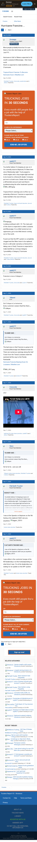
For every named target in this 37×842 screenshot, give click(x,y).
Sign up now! (19, 652)
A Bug (13, 736)
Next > (10, 30)
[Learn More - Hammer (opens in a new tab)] (18, 4)
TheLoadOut (8, 707)
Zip (5, 119)
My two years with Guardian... (20, 735)
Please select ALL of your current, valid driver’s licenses (16, 136)
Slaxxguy (15, 778)
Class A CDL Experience (13, 127)
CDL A (8, 140)
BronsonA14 (8, 763)
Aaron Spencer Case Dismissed (24, 676)
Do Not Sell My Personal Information (17, 827)
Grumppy (13, 39)
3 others (6, 475)
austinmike (23, 81)
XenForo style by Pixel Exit (18, 835)
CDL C (26, 140)
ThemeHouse (30, 838)
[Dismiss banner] (34, 4)
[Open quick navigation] (33, 21)
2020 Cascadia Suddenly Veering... (23, 777)
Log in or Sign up (29, 9)
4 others (8, 204)
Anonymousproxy (10, 769)
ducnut (30, 203)
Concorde (16, 81)
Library (17, 816)
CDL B (17, 140)
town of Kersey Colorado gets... (23, 681)
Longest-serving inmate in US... (23, 670)
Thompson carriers (19, 743)
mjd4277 (13, 161)
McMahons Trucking (11, 733)
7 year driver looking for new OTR (24, 748)
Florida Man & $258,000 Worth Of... (23, 698)
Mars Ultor (17, 750)
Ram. (12, 740)
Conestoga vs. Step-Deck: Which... (21, 739)
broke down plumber (16, 433)
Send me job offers (18, 145)
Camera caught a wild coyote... (23, 664)
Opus (11, 446)
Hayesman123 (20, 773)
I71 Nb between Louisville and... (23, 754)
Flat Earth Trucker (8, 81)
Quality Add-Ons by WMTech (18, 837)
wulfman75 (7, 433)
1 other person (10, 259)
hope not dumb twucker (20, 203)
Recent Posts (18, 16)
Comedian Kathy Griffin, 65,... (22, 693)
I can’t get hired (20, 771)
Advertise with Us (17, 819)
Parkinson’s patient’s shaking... (23, 715)
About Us (17, 809)
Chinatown (17, 666)
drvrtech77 (19, 376)
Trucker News (18, 813)
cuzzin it (24, 282)
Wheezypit (17, 744)
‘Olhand (12, 298)
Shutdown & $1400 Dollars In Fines (23, 710)
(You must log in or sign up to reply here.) (13, 641)
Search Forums (7, 16)
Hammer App (17, 823)
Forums (5, 11)
